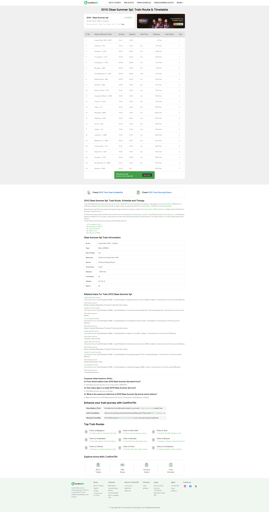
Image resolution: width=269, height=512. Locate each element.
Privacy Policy (159, 486)
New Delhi (113, 433)
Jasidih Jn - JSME (100, 135)
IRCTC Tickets (115, 3)
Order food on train (147, 408)
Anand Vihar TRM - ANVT (103, 40)
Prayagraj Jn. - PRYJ (101, 62)
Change (128, 18)
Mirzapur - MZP (99, 68)
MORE (179, 3)
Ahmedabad (139, 441)
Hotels (96, 491)
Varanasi (132, 433)
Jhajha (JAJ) (92, 231)
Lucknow (143, 433)
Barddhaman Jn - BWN (102, 163)
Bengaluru (174, 433)
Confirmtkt (175, 486)
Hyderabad (106, 433)
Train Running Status (164, 3)
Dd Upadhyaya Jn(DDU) (139, 214)
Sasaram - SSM (99, 85)
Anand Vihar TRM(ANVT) (119, 204)
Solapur (140, 449)
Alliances (128, 491)
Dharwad (182, 441)
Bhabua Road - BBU (101, 79)
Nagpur (145, 449)
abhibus (145, 488)
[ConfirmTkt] (77, 483)
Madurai (109, 449)
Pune (179, 433)
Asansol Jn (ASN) (94, 233)
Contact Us (128, 486)
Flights (96, 488)
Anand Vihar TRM (150, 209)
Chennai (94, 433)
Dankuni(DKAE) (135, 204)
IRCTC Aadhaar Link (158, 413)
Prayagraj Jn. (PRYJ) (95, 226)
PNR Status (129, 3)
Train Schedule (144, 3)
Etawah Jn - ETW (100, 51)
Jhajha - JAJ (98, 129)
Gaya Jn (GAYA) (94, 228)
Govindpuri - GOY (100, 57)
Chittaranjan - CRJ (101, 146)
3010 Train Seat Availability (111, 192)
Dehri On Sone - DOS (101, 90)
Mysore (99, 433)
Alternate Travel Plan (125, 418)
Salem (114, 449)
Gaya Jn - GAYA (100, 101)
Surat (145, 441)
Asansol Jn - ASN (100, 152)
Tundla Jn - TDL (99, 46)
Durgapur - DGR (100, 157)
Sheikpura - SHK (100, 118)
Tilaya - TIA (98, 107)
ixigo (144, 486)
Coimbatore (102, 449)
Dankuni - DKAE (99, 168)
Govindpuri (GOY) (94, 224)
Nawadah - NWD (100, 113)
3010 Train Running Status (160, 192)
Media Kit (128, 488)
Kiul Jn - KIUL (98, 124)
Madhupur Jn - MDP (101, 140)
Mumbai (138, 433)
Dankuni (161, 209)
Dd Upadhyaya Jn (169, 214)
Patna (127, 433)
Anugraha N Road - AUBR (103, 96)
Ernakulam (179, 449)
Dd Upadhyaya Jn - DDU (102, 73)
